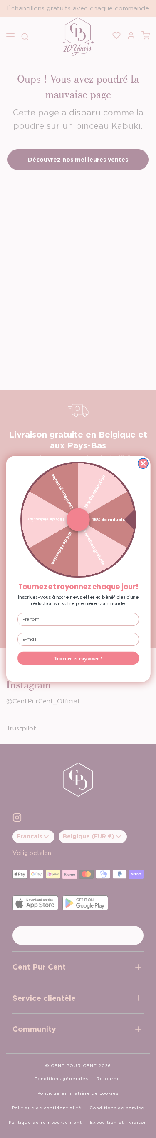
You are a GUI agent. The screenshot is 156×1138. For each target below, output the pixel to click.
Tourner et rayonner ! (78, 658)
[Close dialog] (143, 463)
